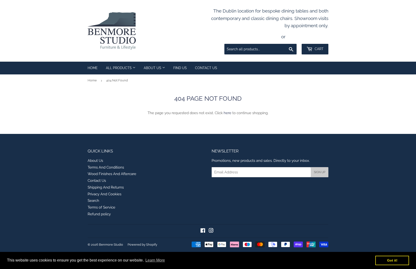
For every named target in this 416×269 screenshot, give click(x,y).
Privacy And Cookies (104, 194)
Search (93, 200)
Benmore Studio (111, 244)
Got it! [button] (392, 260)
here (227, 113)
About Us (153, 68)
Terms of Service (101, 207)
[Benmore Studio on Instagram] (211, 231)
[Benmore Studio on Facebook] (202, 231)
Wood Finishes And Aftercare (112, 174)
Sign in (271, 36)
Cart (319, 49)
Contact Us (206, 68)
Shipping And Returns (106, 187)
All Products (119, 68)
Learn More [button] (155, 260)
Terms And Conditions (106, 167)
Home (93, 68)
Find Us (180, 68)
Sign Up (319, 172)
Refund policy (99, 214)
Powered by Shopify (142, 244)
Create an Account (308, 36)
